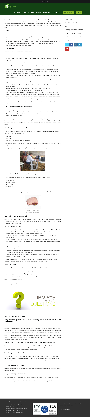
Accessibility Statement (65, 409)
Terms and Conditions (68, 405)
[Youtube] (67, 49)
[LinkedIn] (80, 44)
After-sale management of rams (71, 22)
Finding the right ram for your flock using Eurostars (75, 36)
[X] (67, 44)
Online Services (46, 1)
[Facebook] (71, 44)
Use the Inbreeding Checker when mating (73, 33)
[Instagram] (76, 44)
